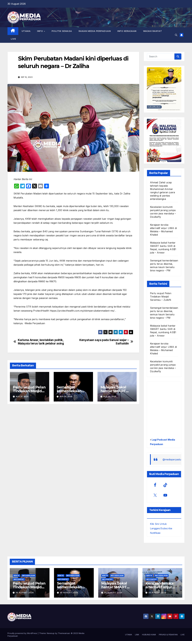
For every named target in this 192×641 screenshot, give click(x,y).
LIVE (13, 39)
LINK (137, 634)
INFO (40, 31)
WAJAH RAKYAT (152, 31)
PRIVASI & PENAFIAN (168, 634)
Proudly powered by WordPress (23, 633)
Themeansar (64, 633)
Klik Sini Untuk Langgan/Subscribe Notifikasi (161, 528)
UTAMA (26, 31)
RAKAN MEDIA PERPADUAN (95, 31)
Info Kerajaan (28, 575)
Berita (16, 575)
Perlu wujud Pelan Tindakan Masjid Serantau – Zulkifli (29, 391)
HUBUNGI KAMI (149, 634)
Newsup (50, 633)
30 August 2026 (25, 592)
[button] (176, 34)
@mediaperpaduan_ (174, 459)
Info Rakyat (19, 579)
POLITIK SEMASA (62, 31)
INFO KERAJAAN (126, 31)
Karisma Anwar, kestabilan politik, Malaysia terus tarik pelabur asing (41, 341)
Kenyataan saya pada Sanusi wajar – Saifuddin (104, 341)
